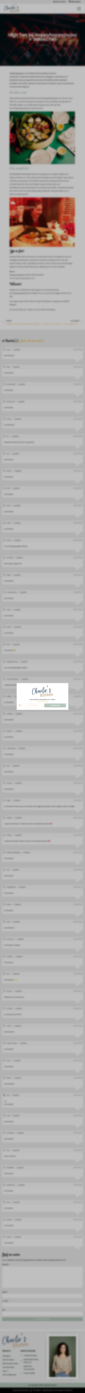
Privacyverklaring (42, 701)
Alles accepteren (55, 705)
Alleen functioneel (32, 705)
